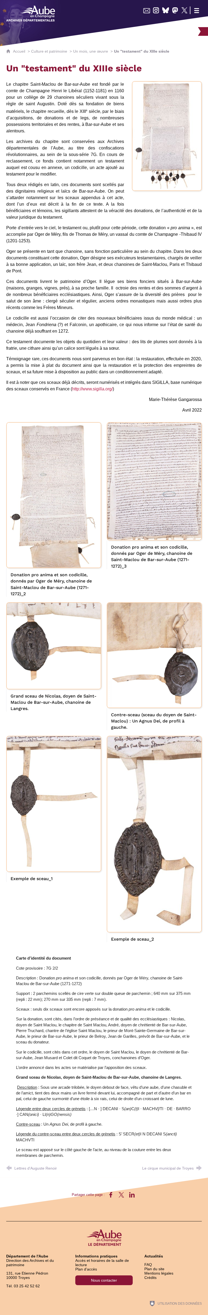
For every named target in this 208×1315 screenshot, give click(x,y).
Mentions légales (158, 1273)
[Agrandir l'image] (167, 135)
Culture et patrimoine (49, 51)
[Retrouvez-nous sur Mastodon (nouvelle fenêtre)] (175, 10)
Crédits (150, 1277)
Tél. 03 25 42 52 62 (23, 1286)
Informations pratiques (96, 1256)
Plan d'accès (86, 1269)
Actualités (153, 1256)
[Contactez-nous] (146, 10)
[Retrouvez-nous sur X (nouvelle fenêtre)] (184, 10)
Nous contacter (104, 1280)
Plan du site (154, 1269)
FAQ (148, 1264)
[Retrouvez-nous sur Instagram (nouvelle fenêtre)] (156, 10)
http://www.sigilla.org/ (93, 389)
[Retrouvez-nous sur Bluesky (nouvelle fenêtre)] (165, 10)
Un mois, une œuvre (90, 51)
